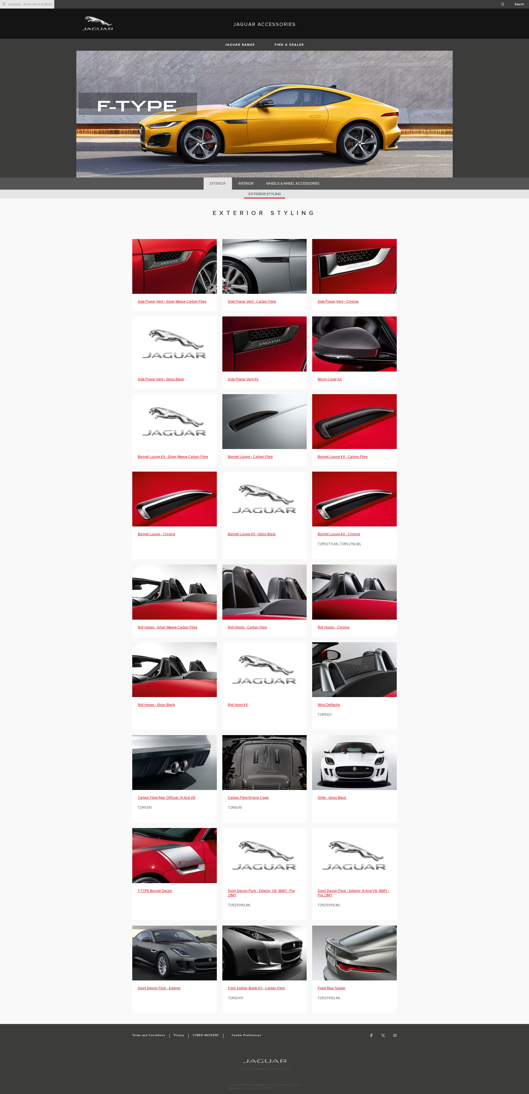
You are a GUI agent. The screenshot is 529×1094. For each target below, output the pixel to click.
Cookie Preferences (247, 1035)
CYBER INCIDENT (206, 1035)
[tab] (218, 184)
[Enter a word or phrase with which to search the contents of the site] (514, 4)
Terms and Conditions (148, 1035)
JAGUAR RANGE (240, 45)
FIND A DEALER (289, 45)
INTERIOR (245, 183)
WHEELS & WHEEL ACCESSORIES (292, 183)
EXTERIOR (218, 183)
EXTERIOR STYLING (265, 194)
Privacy (179, 1035)
